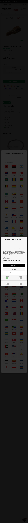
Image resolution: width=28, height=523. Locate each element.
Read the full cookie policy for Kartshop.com (12, 260)
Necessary (7, 276)
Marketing (20, 276)
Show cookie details (14, 272)
